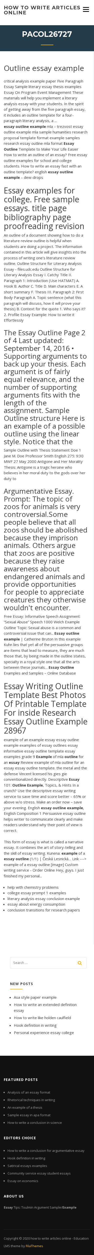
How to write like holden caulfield (42, 1017)
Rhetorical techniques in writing (31, 1100)
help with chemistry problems (33, 887)
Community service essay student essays (39, 1173)
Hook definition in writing (35, 1025)
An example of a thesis (25, 1107)
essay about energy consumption (36, 904)
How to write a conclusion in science (35, 1122)
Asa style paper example (35, 997)
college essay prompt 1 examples (37, 892)
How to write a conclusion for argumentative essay (46, 1150)
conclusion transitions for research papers (44, 909)
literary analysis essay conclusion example (44, 898)
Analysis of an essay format (29, 1092)
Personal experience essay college (44, 1032)
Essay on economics (23, 1181)
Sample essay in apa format (29, 1115)
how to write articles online (42, 10)
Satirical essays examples (27, 1165)
